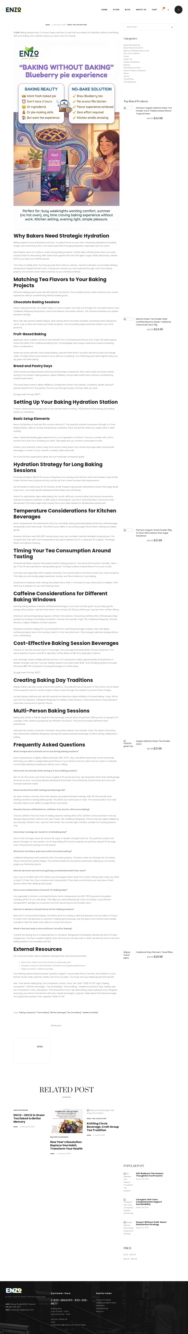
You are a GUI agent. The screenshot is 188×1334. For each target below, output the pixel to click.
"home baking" (43, 1012)
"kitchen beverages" (58, 1012)
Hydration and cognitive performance (69, 965)
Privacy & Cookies (103, 1300)
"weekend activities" (90, 1012)
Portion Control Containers (135, 70)
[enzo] (27, 1050)
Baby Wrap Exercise (132, 45)
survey (126, 76)
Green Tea (78, 352)
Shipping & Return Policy (106, 1303)
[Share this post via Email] (80, 1026)
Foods (126, 56)
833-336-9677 (15, 1307)
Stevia (126, 73)
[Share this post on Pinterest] (76, 1026)
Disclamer (100, 1305)
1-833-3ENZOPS (62, 1300)
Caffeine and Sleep (45, 969)
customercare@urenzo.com (22, 1310)
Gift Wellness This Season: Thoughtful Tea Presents (150, 1174)
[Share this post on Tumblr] (72, 1026)
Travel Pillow (129, 79)
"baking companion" (27, 1012)
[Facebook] (6, 1312)
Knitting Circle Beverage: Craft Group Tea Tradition (103, 1127)
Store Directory (102, 1308)
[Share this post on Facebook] (63, 1026)
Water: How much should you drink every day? (51, 962)
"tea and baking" (74, 1012)
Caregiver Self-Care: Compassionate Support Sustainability (149, 1202)
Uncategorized (20, 1110)
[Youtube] (22, 1312)
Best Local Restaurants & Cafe (136, 51)
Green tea (18, 352)
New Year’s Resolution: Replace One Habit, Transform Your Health (66, 1145)
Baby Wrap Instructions (133, 48)
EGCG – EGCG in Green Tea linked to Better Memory (29, 1118)
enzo (48, 25)
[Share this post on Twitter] (68, 1026)
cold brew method (71, 271)
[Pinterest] (16, 1312)
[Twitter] (11, 1312)
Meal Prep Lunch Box (132, 67)
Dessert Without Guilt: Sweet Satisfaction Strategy (151, 1223)
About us (99, 1311)
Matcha (127, 65)
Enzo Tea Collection (77, 25)
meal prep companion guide (70, 456)
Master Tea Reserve (59, 1137)
